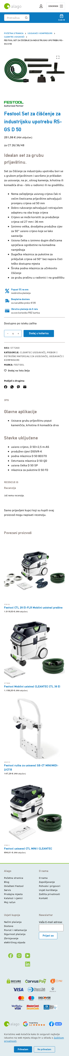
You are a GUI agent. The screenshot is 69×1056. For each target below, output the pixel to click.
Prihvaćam (23, 1049)
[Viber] (18, 386)
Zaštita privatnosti (49, 894)
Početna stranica (13, 877)
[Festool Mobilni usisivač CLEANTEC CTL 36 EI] (34, 650)
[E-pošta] (24, 386)
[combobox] (13, 17)
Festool (19, 364)
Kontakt (43, 898)
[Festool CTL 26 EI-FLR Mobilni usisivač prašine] (34, 571)
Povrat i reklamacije (15, 930)
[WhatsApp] (12, 386)
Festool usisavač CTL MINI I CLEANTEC (28, 848)
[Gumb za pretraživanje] (26, 17)
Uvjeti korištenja (48, 890)
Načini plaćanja (13, 922)
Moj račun (9, 902)
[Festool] (14, 104)
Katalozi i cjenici (13, 898)
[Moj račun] (41, 6)
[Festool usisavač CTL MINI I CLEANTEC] (34, 812)
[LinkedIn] (27, 964)
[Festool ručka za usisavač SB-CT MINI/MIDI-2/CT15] (34, 729)
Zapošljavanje (47, 882)
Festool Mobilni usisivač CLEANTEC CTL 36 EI (32, 686)
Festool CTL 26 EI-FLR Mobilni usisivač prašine (33, 607)
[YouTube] (27, 955)
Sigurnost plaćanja (14, 934)
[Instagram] (19, 955)
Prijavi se (48, 935)
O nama (43, 877)
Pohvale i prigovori (49, 886)
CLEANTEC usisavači (32, 352)
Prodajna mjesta (13, 894)
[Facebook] (5, 386)
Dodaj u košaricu (39, 333)
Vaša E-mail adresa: (50, 922)
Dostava (8, 926)
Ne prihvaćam (44, 1049)
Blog (6, 882)
